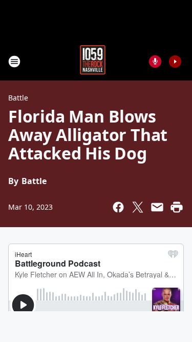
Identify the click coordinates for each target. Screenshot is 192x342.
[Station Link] (92, 61)
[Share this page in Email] (157, 207)
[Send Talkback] (155, 61)
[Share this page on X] (138, 207)
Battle (18, 98)
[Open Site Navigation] (14, 61)
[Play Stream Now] (175, 61)
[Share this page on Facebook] (118, 207)
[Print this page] (176, 207)
